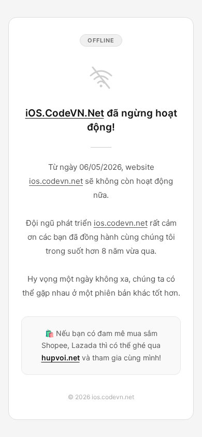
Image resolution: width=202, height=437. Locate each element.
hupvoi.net (60, 357)
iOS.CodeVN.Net (64, 113)
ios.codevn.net (56, 181)
